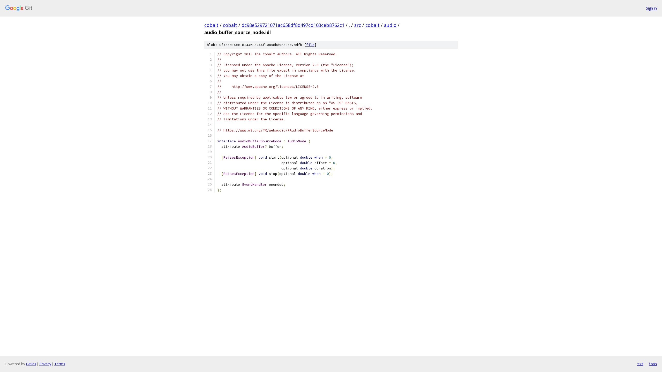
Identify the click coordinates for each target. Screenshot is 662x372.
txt (640, 363)
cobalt (211, 25)
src (357, 25)
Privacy (45, 363)
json (653, 363)
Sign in (651, 8)
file (310, 45)
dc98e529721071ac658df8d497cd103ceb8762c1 (293, 25)
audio (390, 25)
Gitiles (31, 363)
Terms (59, 363)
